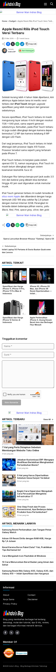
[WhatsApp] (17, 44)
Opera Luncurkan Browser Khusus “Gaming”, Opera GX (28, 239)
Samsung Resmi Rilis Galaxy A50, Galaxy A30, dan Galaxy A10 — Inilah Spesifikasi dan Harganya (27, 572)
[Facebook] (8, 44)
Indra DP (12, 52)
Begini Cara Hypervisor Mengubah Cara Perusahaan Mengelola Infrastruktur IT (34, 494)
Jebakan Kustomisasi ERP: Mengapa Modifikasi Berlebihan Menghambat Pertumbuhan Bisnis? (35, 462)
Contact (31, 595)
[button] (51, 4)
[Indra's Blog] (12, 4)
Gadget (12, 21)
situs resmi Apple (11, 196)
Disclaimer (33, 599)
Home (4, 21)
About (6, 595)
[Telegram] (22, 44)
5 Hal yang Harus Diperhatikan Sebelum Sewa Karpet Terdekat (33, 476)
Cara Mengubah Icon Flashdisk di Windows (24, 556)
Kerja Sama (8, 599)
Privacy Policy (10, 603)
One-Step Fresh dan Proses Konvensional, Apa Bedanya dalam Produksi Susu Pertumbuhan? (35, 509)
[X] (13, 44)
